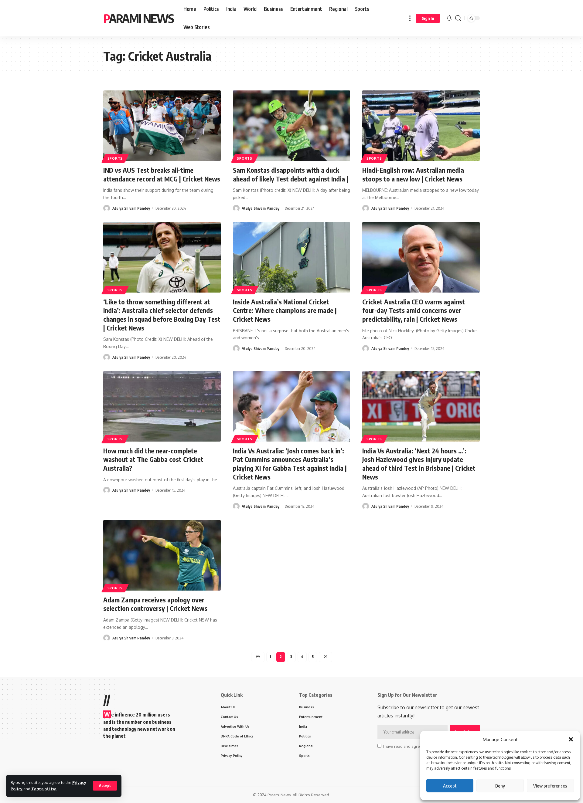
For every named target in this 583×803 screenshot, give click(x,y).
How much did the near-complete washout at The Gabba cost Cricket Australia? (153, 459)
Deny (500, 785)
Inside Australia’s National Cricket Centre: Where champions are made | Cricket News (285, 310)
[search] (458, 18)
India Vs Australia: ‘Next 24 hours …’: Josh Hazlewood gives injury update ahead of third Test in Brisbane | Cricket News (419, 463)
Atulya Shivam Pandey (131, 208)
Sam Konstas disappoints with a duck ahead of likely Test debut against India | (290, 174)
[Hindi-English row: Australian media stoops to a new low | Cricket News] (421, 125)
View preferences (550, 785)
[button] (571, 739)
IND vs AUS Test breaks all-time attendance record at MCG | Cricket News (161, 174)
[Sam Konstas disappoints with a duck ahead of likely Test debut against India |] (291, 125)
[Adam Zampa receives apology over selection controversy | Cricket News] (162, 555)
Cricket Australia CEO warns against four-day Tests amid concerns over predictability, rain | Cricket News (413, 310)
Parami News (138, 18)
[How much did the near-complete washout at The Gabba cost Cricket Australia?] (162, 406)
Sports (115, 158)
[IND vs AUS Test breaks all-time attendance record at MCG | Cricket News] (162, 125)
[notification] (449, 18)
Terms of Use (43, 788)
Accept (450, 785)
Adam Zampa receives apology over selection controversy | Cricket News (155, 604)
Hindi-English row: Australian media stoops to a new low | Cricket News (413, 174)
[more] (410, 18)
